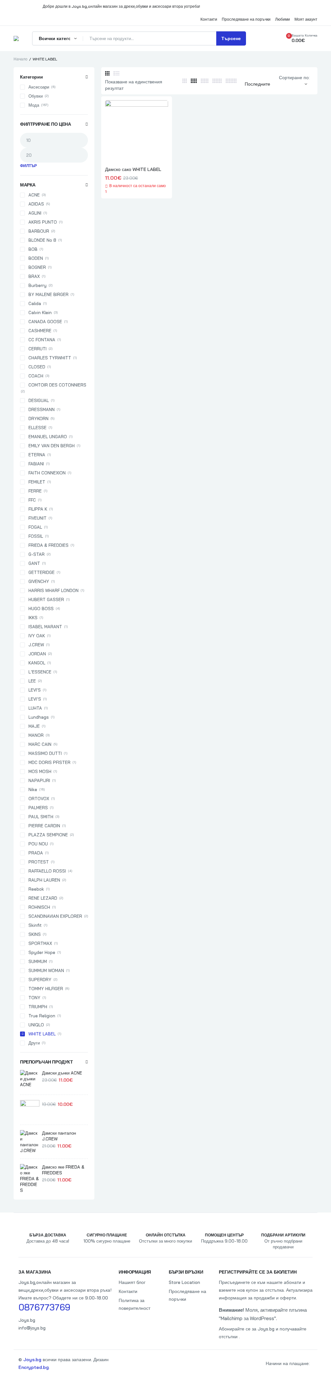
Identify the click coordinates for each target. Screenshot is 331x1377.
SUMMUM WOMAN (46, 970)
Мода (33, 105)
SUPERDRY (39, 979)
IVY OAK (36, 635)
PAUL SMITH (40, 816)
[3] (184, 81)
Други (34, 1042)
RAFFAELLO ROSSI (47, 871)
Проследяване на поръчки (187, 1295)
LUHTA (35, 708)
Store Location (184, 1282)
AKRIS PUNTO (42, 222)
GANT (34, 563)
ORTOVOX (38, 798)
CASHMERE (39, 330)
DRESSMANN (41, 409)
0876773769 (44, 1307)
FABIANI (36, 463)
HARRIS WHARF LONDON (53, 590)
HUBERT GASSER (46, 599)
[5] (204, 81)
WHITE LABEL (42, 1033)
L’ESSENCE (39, 671)
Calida (34, 303)
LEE (32, 680)
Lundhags (38, 717)
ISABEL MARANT (45, 626)
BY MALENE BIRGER (48, 294)
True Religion (41, 1015)
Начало (20, 59)
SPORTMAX (40, 943)
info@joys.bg (32, 1328)
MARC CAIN (39, 744)
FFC (32, 500)
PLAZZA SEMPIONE (48, 834)
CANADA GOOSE (45, 321)
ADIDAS (36, 204)
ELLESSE (37, 427)
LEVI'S (34, 690)
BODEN (35, 258)
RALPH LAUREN (44, 880)
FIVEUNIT (37, 518)
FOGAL (35, 527)
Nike (32, 789)
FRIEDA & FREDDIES (48, 545)
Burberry (37, 285)
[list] (116, 73)
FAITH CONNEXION (47, 472)
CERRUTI (37, 348)
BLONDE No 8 (42, 240)
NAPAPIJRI (39, 780)
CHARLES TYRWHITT (49, 357)
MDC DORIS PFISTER (49, 762)
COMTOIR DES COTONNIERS (57, 384)
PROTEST (38, 861)
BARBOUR (38, 231)
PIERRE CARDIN (44, 825)
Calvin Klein (40, 312)
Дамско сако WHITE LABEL (133, 169)
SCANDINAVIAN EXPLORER (55, 916)
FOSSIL (35, 536)
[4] (194, 81)
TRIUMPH (37, 1006)
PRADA (35, 852)
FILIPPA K (37, 509)
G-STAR (36, 554)
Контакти (128, 1291)
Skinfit (35, 925)
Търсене (231, 38)
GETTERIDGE (41, 572)
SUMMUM (37, 961)
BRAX (34, 276)
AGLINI (34, 213)
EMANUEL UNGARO (47, 436)
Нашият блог (132, 1282)
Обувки (35, 96)
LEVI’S (34, 699)
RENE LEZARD (42, 898)
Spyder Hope (41, 952)
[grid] (107, 73)
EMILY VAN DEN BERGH (51, 445)
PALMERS (38, 807)
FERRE (35, 490)
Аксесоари (38, 87)
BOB (32, 249)
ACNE (34, 194)
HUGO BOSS (41, 608)
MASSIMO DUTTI (45, 753)
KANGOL (36, 662)
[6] (217, 81)
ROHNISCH (39, 907)
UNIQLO (36, 1024)
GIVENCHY (38, 581)
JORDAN (37, 653)
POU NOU (38, 843)
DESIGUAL (38, 400)
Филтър (28, 165)
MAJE (34, 726)
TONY (34, 997)
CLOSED (36, 366)
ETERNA (36, 454)
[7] (231, 81)
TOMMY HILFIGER (45, 988)
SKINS (34, 934)
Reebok (36, 889)
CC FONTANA (41, 339)
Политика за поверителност (134, 1304)
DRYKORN (38, 418)
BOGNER (37, 267)
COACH (35, 375)
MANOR (36, 735)
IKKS (32, 617)
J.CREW (36, 644)
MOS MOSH (39, 771)
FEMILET (36, 481)
